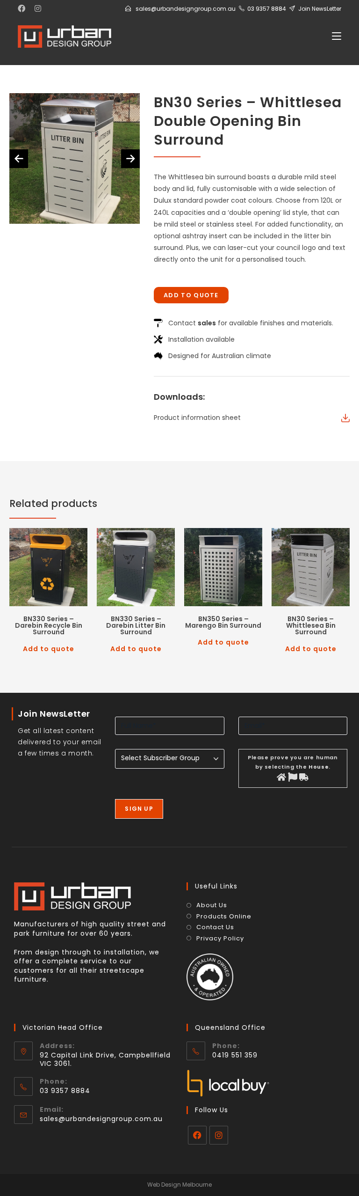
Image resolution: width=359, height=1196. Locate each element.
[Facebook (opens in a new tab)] (24, 9)
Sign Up (139, 809)
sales (207, 323)
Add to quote (191, 295)
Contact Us (215, 927)
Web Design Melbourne (179, 1185)
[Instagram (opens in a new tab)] (38, 9)
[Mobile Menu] (336, 36)
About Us (211, 905)
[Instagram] (218, 1135)
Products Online (223, 916)
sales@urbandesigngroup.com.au (186, 9)
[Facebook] (197, 1135)
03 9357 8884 (266, 9)
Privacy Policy (220, 938)
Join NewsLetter (319, 9)
